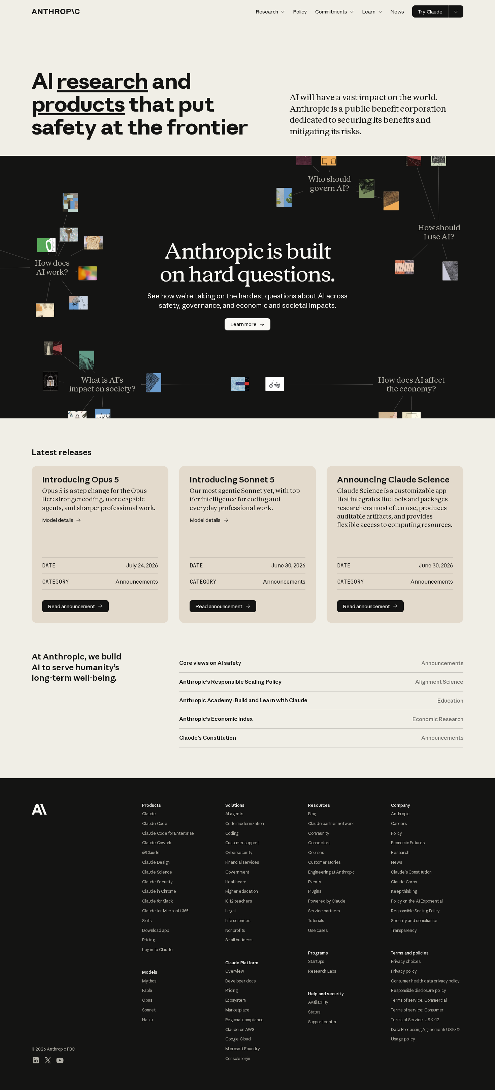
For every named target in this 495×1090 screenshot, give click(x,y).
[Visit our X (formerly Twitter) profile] (48, 1060)
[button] (270, 11)
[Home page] (56, 11)
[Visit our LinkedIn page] (36, 1060)
